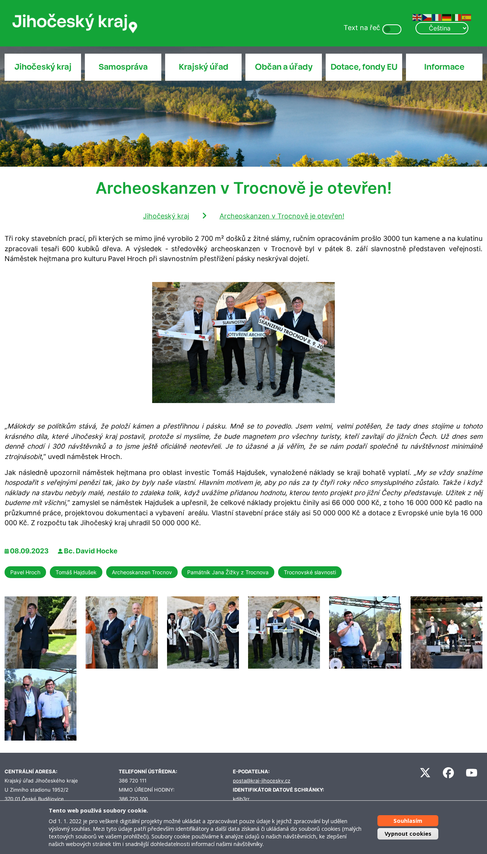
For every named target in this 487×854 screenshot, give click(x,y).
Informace (444, 67)
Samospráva (123, 67)
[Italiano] (457, 17)
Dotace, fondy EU (364, 67)
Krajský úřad (203, 67)
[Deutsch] (447, 17)
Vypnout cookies (408, 833)
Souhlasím (407, 820)
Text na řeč (362, 28)
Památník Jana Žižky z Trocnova (228, 572)
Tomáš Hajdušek (76, 572)
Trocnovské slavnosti (310, 572)
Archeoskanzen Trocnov (142, 572)
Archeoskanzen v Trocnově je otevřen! (282, 216)
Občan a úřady (284, 67)
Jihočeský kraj (43, 67)
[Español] (467, 17)
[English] (417, 17)
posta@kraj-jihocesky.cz (261, 781)
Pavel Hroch (25, 572)
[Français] (437, 17)
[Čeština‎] (427, 17)
